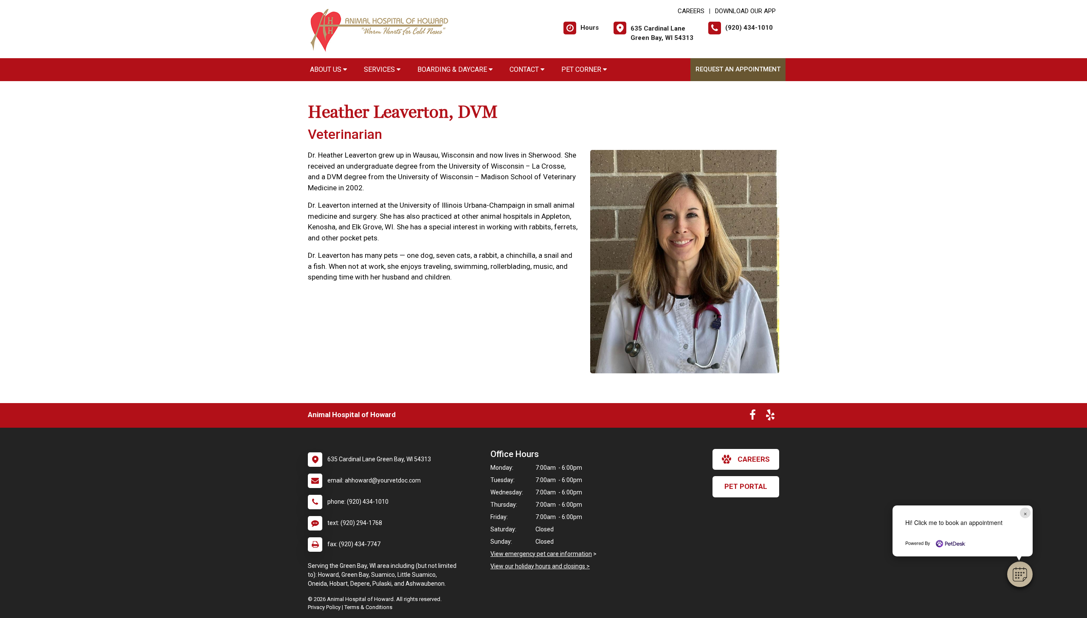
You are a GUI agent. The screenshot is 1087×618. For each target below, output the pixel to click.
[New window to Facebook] (752, 416)
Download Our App (745, 11)
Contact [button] (525, 69)
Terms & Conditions (368, 607)
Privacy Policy (324, 607)
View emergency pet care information (541, 553)
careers (754, 459)
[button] (1020, 574)
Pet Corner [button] (582, 69)
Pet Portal (745, 486)
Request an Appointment (738, 69)
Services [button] (380, 69)
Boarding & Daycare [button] (453, 69)
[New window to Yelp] (770, 416)
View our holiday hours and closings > (540, 566)
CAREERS (691, 11)
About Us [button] (326, 69)
